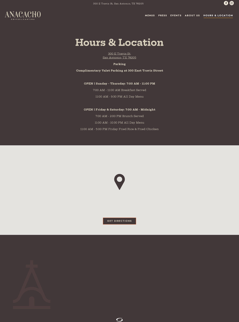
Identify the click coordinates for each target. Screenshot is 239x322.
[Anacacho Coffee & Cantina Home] (23, 15)
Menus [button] (150, 15)
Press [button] (162, 15)
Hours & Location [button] (218, 15)
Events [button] (176, 15)
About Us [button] (192, 15)
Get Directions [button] (119, 221)
